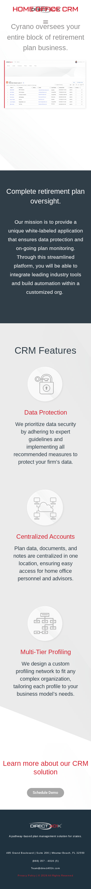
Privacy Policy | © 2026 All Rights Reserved (45, 875)
